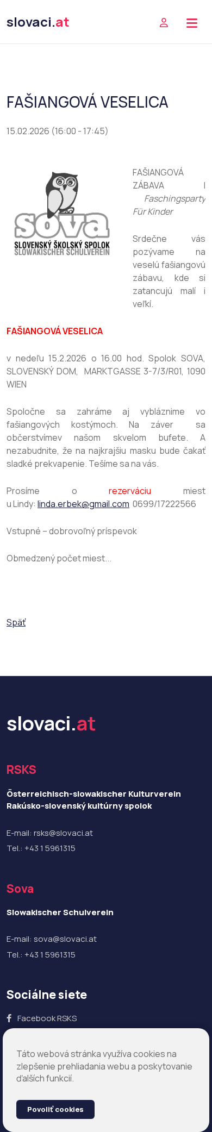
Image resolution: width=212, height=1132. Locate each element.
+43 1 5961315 (50, 848)
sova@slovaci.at (65, 939)
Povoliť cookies (55, 1109)
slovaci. (38, 21)
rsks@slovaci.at (63, 833)
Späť (16, 622)
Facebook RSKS (47, 1018)
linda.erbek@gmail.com (83, 504)
